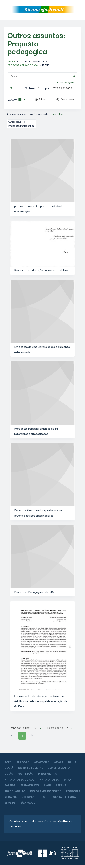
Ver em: (12, 99)
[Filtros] (12, 88)
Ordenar (30, 88)
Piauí (47, 785)
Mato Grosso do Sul (19, 779)
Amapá (58, 762)
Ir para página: (55, 727)
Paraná (61, 785)
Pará (67, 779)
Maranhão (25, 773)
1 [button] (22, 735)
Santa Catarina (64, 797)
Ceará (8, 767)
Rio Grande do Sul (35, 797)
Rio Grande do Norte (45, 791)
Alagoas (22, 762)
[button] (12, 735)
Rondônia (73, 791)
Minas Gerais (47, 773)
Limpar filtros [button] (56, 114)
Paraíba (9, 785)
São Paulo (28, 802)
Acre (7, 762)
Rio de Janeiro (14, 791)
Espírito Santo (59, 767)
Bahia (72, 762)
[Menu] (79, 10)
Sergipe (9, 802)
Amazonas (41, 762)
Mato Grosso (49, 779)
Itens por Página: (20, 727)
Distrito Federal (30, 767)
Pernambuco (29, 785)
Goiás (8, 773)
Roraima (10, 797)
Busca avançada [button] (66, 82)
